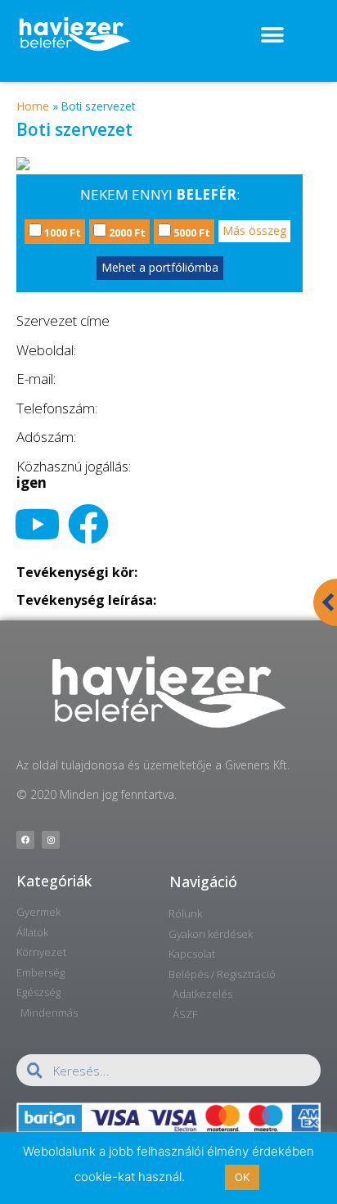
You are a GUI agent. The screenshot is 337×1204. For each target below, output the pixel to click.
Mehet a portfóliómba (159, 267)
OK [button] (242, 1177)
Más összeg (254, 230)
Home (33, 106)
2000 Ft (126, 232)
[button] (272, 34)
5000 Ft (190, 232)
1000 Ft (61, 232)
